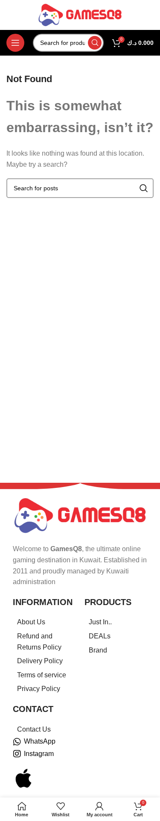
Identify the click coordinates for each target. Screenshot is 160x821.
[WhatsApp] (17, 742)
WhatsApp (39, 741)
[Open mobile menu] (15, 42)
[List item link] (44, 622)
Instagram (39, 753)
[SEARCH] (95, 43)
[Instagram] (17, 754)
